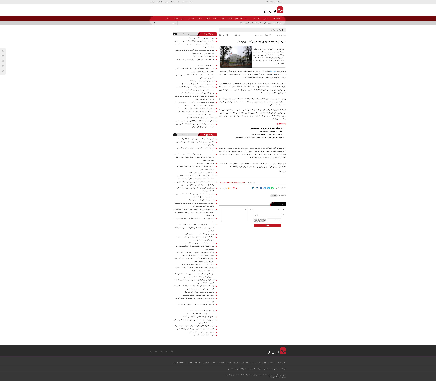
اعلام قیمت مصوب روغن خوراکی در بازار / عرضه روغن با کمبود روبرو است (194, 61)
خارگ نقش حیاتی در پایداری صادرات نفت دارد (200, 117)
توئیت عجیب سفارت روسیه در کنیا (271, 131)
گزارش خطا (223, 188)
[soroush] (253, 188)
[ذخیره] (227, 35)
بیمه (247, 18)
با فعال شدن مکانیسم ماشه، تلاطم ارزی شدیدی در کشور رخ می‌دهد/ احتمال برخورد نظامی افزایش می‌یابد (194, 205)
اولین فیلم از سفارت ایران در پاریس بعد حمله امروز (266, 128)
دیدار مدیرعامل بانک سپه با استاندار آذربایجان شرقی (199, 234)
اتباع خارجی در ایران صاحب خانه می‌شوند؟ (201, 200)
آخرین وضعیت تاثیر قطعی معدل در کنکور (202, 310)
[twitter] (264, 188)
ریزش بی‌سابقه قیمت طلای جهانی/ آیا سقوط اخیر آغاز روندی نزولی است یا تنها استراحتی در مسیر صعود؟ (195, 52)
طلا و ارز (191, 18)
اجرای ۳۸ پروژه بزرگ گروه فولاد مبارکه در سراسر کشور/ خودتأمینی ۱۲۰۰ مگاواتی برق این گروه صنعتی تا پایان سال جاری (193, 287)
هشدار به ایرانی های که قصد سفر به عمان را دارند (266, 134)
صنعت (215, 18)
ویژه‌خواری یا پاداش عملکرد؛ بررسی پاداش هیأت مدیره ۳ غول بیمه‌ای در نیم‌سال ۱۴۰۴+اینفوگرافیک (194, 321)
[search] (155, 23)
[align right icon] (236, 35)
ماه (179, 34)
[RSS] (3, 51)
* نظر (251, 209)
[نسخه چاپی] (220, 35)
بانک (253, 18)
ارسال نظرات (279, 204)
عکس (266, 18)
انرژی (208, 18)
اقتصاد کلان (238, 18)
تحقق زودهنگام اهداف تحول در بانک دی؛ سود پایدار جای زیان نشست (196, 306)
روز (188, 34)
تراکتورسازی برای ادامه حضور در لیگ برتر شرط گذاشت (198, 316)
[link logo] (272, 9)
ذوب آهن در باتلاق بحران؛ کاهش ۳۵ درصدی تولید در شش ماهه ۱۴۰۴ (193, 252)
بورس (222, 18)
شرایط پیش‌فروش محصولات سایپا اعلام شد (201, 81)
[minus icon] (232, 35)
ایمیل (283, 215)
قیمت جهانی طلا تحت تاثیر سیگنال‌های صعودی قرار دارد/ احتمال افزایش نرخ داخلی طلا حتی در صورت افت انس (195, 88)
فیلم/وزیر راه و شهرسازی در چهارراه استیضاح (201, 332)
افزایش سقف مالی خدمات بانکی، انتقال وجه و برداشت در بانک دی (195, 121)
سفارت (274, 195)
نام (283, 209)
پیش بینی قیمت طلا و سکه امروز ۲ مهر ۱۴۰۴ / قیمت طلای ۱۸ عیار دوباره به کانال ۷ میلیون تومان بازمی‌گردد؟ (195, 70)
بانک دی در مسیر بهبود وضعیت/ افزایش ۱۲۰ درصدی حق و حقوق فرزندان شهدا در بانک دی (195, 76)
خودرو (230, 18)
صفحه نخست (275, 18)
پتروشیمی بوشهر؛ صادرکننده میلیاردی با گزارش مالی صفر (198, 255)
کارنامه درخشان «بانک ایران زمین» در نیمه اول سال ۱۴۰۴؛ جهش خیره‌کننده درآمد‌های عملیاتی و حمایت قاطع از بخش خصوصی (195, 177)
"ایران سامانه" (273, 377)
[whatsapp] (272, 188)
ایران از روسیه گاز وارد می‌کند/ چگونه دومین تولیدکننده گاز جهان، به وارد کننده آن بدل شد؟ (195, 189)
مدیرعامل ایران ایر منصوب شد (205, 65)
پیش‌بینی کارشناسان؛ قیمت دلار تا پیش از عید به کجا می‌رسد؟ (196, 108)
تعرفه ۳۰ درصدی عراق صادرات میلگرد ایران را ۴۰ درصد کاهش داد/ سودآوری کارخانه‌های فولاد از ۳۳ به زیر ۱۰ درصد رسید (194, 104)
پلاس (167, 18)
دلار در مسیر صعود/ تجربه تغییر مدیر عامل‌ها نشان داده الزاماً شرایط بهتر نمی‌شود (194, 300)
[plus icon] (239, 35)
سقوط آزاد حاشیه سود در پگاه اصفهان (203, 335)
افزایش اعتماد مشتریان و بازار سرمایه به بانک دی (200, 243)
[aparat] (3, 71)
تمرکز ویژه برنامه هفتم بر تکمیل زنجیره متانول (201, 114)
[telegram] (3, 56)
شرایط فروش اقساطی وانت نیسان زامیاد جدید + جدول (198, 84)
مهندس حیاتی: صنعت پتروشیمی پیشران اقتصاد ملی (198, 295)
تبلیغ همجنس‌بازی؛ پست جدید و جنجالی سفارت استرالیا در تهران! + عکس (258, 137)
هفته (183, 34)
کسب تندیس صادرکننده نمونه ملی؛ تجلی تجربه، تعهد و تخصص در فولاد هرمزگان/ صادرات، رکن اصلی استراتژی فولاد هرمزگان (194, 183)
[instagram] (2, 61)
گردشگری (200, 18)
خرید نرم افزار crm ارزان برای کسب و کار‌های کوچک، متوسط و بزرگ (194, 326)
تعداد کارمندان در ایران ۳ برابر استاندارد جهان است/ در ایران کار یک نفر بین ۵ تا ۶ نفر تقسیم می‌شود (194, 98)
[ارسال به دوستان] (224, 35)
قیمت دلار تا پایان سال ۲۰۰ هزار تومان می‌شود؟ (200, 313)
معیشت (175, 18)
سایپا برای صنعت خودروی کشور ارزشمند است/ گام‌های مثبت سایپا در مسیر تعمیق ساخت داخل (194, 168)
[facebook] (261, 188)
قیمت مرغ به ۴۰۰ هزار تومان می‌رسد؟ (203, 56)
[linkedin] (257, 188)
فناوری (183, 18)
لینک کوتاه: (251, 182)
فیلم (259, 18)
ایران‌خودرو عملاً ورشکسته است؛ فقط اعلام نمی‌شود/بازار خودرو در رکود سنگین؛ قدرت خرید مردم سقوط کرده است (193, 260)
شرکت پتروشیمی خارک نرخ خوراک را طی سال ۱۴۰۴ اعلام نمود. (196, 111)
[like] (234, 188)
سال (175, 34)
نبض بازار (273, 71)
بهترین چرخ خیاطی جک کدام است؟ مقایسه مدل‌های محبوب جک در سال (194, 220)
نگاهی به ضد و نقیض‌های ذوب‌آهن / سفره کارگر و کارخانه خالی (195, 329)
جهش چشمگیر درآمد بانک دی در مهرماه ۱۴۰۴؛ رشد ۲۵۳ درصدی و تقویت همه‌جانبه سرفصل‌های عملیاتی (195, 125)
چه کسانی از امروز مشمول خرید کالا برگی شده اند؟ (199, 292)
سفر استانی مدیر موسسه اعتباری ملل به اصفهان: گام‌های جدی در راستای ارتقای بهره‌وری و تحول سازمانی (195, 238)
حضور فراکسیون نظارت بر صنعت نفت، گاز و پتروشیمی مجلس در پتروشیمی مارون (195, 247)
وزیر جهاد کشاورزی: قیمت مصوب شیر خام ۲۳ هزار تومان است (196, 93)
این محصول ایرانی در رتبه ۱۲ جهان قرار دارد (201, 38)
